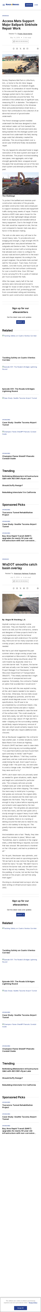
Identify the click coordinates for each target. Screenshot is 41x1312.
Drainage (5, 15)
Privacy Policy (33, 1302)
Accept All (20, 1308)
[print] (38, 49)
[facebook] (14, 49)
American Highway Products (25, 573)
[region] (20, 1304)
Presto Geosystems (25, 34)
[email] (27, 49)
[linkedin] (17, 49)
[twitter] (20, 49)
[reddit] (24, 49)
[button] (3, 4)
